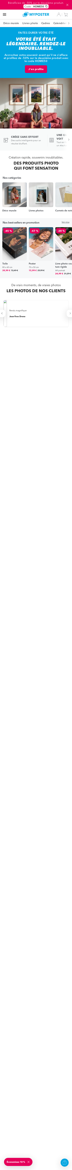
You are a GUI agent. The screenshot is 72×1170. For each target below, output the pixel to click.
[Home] (36, 14)
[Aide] (65, 1163)
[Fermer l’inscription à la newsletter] (28, 1162)
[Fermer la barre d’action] (67, 5)
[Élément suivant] (67, 23)
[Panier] (66, 14)
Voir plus (65, 222)
